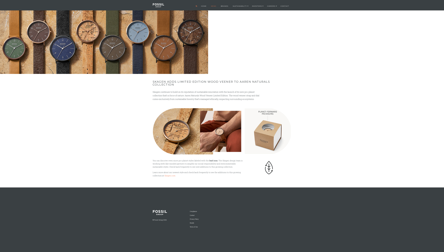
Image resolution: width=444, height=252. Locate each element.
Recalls (192, 223)
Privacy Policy (194, 219)
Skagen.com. (170, 175)
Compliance (193, 211)
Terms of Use (194, 227)
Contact (192, 215)
